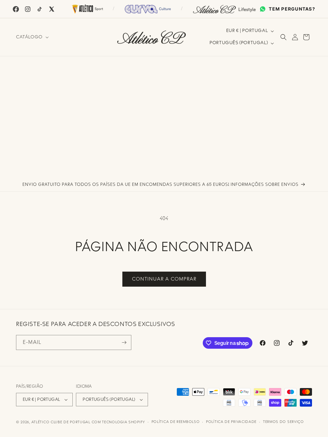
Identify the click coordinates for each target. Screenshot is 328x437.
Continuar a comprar (164, 279)
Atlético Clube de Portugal (60, 422)
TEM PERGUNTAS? (292, 9)
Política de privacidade (231, 422)
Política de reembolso (176, 422)
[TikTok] (40, 9)
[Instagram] (28, 9)
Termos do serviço (283, 422)
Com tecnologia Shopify (118, 422)
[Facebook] (16, 9)
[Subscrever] (124, 342)
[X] (51, 9)
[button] (31, 37)
